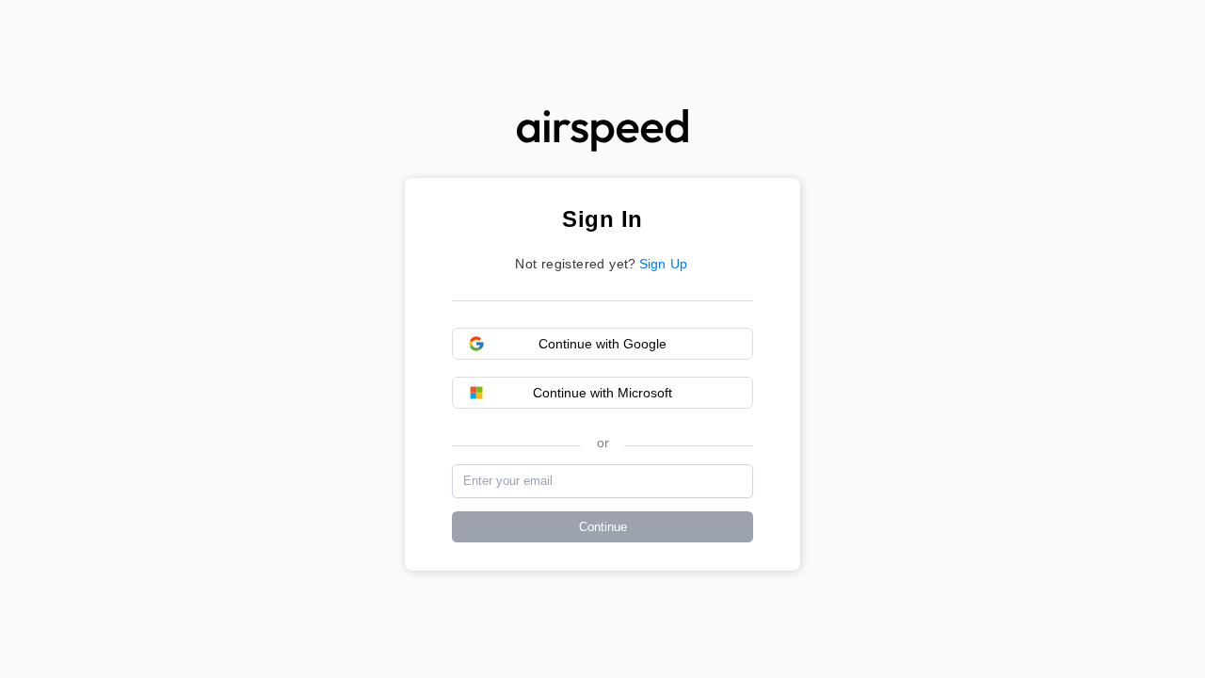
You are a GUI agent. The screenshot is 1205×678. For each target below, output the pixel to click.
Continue (603, 527)
